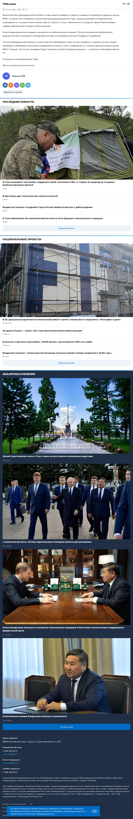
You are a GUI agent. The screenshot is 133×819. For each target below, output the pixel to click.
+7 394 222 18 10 (10, 751)
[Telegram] (28, 85)
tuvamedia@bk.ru (10, 754)
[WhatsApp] (22, 85)
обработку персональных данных (69, 811)
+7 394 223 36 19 (10, 772)
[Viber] (16, 85)
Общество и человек (13, 92)
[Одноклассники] (11, 85)
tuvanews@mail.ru (11, 763)
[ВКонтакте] (5, 85)
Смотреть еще (66, 727)
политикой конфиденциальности (39, 814)
